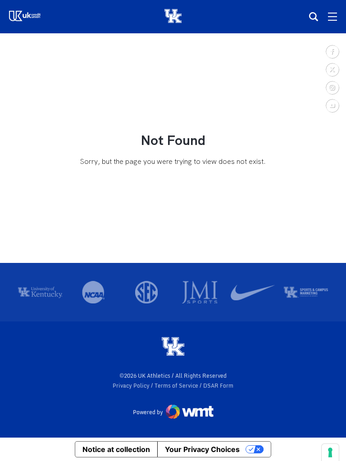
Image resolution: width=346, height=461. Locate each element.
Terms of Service (177, 385)
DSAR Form (218, 385)
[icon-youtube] (332, 105)
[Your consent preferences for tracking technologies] (330, 452)
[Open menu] (332, 17)
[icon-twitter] (332, 69)
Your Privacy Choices (202, 449)
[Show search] (313, 17)
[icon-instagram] (332, 87)
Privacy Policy (132, 385)
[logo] (173, 347)
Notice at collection (116, 449)
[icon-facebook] (332, 51)
